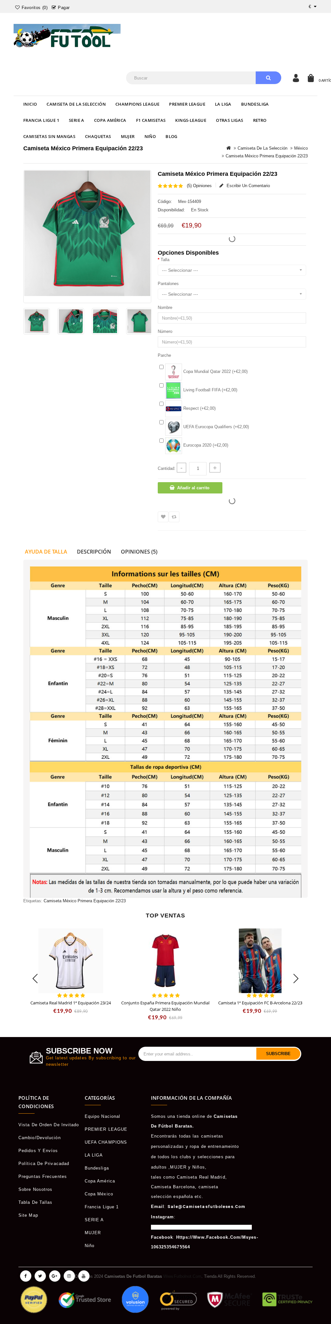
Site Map (28, 1215)
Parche (164, 355)
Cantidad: (167, 468)
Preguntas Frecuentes (42, 1176)
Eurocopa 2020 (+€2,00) (205, 445)
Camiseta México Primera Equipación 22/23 (267, 156)
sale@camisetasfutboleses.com (206, 1206)
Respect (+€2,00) (199, 408)
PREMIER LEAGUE (187, 104)
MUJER (128, 136)
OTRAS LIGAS (229, 120)
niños (198, 1167)
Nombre (165, 307)
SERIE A (76, 120)
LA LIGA (223, 104)
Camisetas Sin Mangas (49, 136)
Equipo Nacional (103, 1116)
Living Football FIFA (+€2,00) (209, 389)
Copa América (110, 120)
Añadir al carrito (193, 487)
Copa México (99, 1194)
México (301, 148)
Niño (150, 136)
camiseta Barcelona (173, 1186)
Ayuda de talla (46, 551)
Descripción (94, 551)
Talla (165, 259)
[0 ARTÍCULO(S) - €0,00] (310, 78)
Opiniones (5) (139, 551)
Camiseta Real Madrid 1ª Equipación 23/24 (70, 1003)
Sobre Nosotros (35, 1189)
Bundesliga (255, 104)
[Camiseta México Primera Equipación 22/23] (36, 321)
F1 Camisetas (151, 120)
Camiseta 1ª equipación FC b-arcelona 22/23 (260, 1003)
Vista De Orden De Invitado (48, 1124)
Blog (171, 136)
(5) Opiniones (199, 185)
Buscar (268, 77)
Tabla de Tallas (35, 1202)
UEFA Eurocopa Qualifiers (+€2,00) (215, 426)
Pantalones (168, 283)
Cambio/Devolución (39, 1137)
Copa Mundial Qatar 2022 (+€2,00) (215, 371)
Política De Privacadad (43, 1163)
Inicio (30, 104)
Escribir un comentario (248, 185)
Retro (260, 120)
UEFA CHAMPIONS (106, 1142)
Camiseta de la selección (76, 104)
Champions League (137, 104)
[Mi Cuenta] (296, 78)
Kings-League (190, 120)
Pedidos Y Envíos (38, 1150)
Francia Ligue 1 (41, 120)
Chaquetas (98, 136)
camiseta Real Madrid (201, 1177)
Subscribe (278, 1053)
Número (165, 331)
